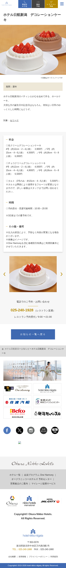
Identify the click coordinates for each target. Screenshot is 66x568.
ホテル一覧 (14, 475)
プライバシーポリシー (38, 557)
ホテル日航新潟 (12, 349)
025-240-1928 (22, 310)
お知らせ (25, 349)
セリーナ (14, 120)
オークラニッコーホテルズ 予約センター (32, 479)
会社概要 (12, 557)
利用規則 (54, 557)
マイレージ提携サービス (43, 483)
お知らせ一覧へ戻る (33, 334)
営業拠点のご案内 (19, 483)
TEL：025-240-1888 (22, 549)
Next (61, 274)
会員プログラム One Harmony (39, 475)
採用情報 (22, 557)
